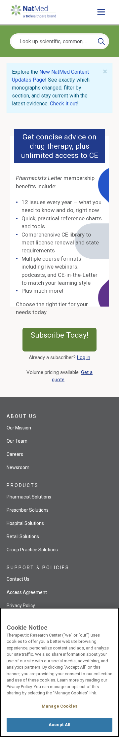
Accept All (59, 724)
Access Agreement (27, 592)
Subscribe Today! (63, 339)
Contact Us (18, 579)
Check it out (63, 103)
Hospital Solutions (25, 523)
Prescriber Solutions (28, 510)
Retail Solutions (23, 536)
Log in (83, 357)
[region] (59, 672)
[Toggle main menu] (101, 12)
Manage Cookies (59, 706)
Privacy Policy (21, 605)
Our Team (17, 441)
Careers (15, 454)
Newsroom (18, 467)
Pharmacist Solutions (29, 496)
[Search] (101, 41)
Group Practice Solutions (32, 549)
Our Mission (19, 427)
